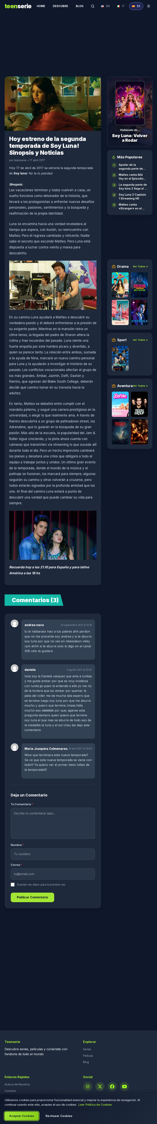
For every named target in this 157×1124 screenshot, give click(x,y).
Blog (79, 6)
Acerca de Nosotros (17, 1084)
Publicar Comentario (32, 897)
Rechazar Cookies (59, 1116)
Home (41, 6)
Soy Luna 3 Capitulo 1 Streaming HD (132, 196)
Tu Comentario (22, 804)
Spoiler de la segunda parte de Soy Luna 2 (131, 167)
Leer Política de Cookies (95, 1104)
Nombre (17, 845)
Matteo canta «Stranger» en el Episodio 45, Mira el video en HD (132, 206)
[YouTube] (124, 1086)
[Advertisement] (78, 42)
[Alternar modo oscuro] (148, 6)
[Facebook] (112, 1086)
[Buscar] (92, 6)
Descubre (60, 6)
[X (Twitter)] (100, 1086)
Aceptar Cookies (21, 1116)
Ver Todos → (140, 266)
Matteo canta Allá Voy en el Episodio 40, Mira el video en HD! (132, 177)
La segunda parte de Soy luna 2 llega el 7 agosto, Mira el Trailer (133, 186)
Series (87, 1049)
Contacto (10, 1090)
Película (88, 1055)
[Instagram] (87, 1086)
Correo (16, 864)
